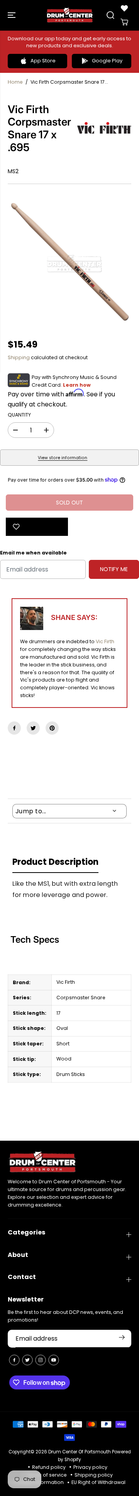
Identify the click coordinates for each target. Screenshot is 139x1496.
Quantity (19, 414)
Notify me (114, 569)
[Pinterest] (52, 728)
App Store (43, 60)
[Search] (110, 15)
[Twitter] (33, 728)
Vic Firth (105, 641)
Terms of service (46, 1475)
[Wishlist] (124, 8)
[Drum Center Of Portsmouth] (70, 15)
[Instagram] (40, 1360)
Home (15, 82)
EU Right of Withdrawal (98, 1482)
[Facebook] (14, 728)
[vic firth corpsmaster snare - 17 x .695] (69, 261)
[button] (12, 15)
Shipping (19, 357)
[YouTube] (53, 1360)
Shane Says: (74, 617)
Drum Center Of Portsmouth (79, 1452)
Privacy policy (90, 1467)
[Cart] (124, 22)
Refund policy (49, 1467)
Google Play (107, 60)
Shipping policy (94, 1475)
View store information (62, 458)
